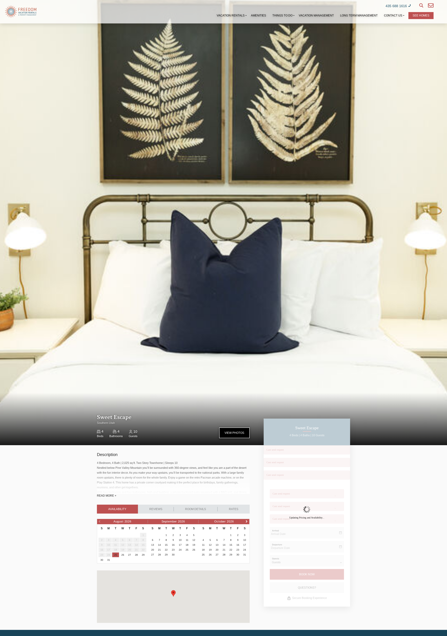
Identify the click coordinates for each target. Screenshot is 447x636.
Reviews (155, 509)
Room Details (195, 509)
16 (173, 544)
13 (152, 544)
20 (152, 549)
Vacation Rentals (231, 15)
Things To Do (282, 15)
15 (166, 544)
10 (180, 540)
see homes (421, 15)
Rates (233, 509)
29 (143, 554)
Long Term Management (359, 15)
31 (108, 560)
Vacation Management (316, 15)
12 (193, 540)
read (106, 495)
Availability (117, 509)
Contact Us (393, 15)
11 (187, 540)
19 (193, 544)
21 (159, 549)
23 (173, 549)
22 (166, 549)
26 (122, 554)
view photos (234, 432)
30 (101, 560)
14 (159, 544)
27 (129, 554)
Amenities (258, 15)
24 (180, 549)
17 (180, 544)
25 (115, 554)
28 (136, 554)
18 (187, 544)
